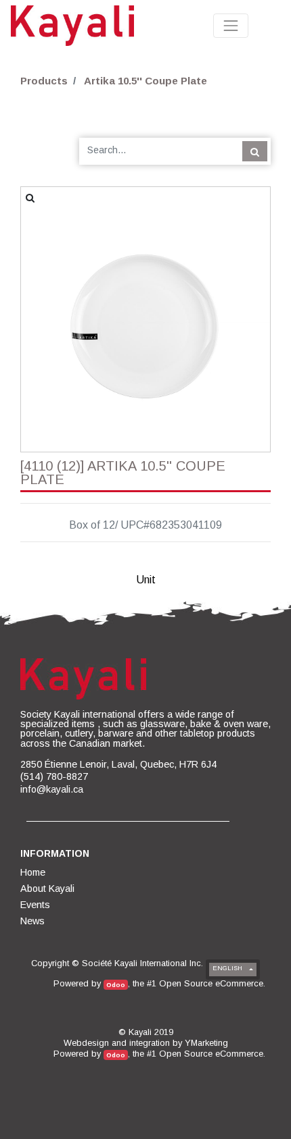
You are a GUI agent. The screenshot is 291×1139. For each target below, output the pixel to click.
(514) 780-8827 (54, 776)
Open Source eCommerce (211, 983)
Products (44, 80)
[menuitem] (33, 872)
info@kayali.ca (51, 789)
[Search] (255, 151)
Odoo (115, 984)
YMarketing (206, 1043)
